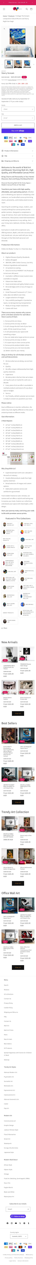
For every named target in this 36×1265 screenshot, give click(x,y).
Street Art (7, 1139)
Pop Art (6, 1108)
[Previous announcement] (4, 2)
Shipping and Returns (11, 1012)
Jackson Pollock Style (11, 1130)
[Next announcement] (32, 2)
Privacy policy (8, 1257)
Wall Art (6, 1026)
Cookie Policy (8, 1008)
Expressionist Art (9, 1090)
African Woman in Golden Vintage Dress (9, 868)
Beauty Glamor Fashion (8, 698)
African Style (8, 1165)
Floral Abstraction (10, 1134)
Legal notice (12, 1261)
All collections (8, 994)
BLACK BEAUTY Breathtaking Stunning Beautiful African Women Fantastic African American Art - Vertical (9, 751)
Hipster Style (8, 1169)
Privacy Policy (8, 1003)
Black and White (9, 1192)
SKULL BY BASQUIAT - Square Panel (26, 747)
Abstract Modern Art (10, 1072)
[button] (4, 9)
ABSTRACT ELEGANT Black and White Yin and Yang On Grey (9, 786)
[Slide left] (2, 64)
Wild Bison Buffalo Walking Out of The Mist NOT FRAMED (9, 835)
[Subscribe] (28, 1209)
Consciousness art (10, 1121)
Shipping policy (29, 1257)
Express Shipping (12, 79)
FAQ (5, 1017)
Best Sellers (8, 1044)
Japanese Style (9, 1152)
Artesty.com (10, 1254)
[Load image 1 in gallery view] (9, 64)
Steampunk (7, 1143)
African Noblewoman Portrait (26, 868)
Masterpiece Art (9, 1196)
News (5, 1035)
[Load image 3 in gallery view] (27, 64)
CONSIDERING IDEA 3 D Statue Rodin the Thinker (9, 667)
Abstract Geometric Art (11, 1099)
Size (3, 114)
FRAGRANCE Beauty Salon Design (25, 664)
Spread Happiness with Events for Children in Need (18, 1054)
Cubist (6, 1104)
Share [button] (5, 628)
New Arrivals (8, 1039)
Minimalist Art (8, 1086)
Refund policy (29, 1254)
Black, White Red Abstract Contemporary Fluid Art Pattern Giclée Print (26, 950)
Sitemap (6, 1060)
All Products (8, 1048)
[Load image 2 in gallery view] (18, 64)
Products (11, 16)
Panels (3, 105)
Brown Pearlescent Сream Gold (25, 698)
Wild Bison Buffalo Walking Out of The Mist (25, 786)
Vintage (6, 1174)
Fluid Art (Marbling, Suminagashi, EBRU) (17, 1178)
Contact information (23, 1261)
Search (6, 985)
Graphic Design (9, 1125)
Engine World (8, 1187)
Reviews (6, 990)
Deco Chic (7, 1183)
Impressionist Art (9, 1095)
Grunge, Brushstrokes (11, 1148)
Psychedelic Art (9, 1077)
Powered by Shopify (19, 1254)
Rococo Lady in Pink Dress (25, 836)
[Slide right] (34, 64)
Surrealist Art (8, 1081)
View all (18, 713)
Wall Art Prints (8, 1030)
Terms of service (18, 1257)
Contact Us (7, 999)
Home (5, 16)
